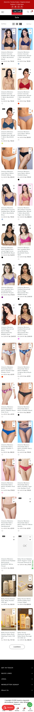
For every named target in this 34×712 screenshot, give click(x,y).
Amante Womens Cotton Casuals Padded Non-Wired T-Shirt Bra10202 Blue (24, 55)
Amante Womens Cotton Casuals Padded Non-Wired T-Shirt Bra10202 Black (8, 55)
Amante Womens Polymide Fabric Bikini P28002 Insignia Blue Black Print (24, 370)
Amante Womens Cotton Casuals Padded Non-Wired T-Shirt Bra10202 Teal (8, 135)
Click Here (20, 4)
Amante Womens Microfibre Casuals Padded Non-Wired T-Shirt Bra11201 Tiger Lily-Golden (24, 211)
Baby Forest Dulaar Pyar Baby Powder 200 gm (8, 600)
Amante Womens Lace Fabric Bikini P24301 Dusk (24, 133)
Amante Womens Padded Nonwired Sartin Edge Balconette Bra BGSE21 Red (7, 330)
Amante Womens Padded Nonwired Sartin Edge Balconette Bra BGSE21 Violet (24, 330)
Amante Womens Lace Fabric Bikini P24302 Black (24, 173)
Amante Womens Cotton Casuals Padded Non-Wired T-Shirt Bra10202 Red (24, 95)
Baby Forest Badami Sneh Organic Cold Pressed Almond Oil (25, 560)
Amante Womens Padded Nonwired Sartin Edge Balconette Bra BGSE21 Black (24, 291)
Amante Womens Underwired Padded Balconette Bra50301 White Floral (8, 562)
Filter (4, 24)
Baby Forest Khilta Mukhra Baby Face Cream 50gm (24, 600)
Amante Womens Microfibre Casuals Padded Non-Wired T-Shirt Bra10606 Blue (8, 211)
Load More (17, 647)
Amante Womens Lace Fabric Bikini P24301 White (7, 173)
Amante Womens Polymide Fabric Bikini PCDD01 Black (25, 408)
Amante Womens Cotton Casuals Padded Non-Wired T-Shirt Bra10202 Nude (8, 95)
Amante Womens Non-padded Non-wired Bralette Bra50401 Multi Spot (24, 251)
